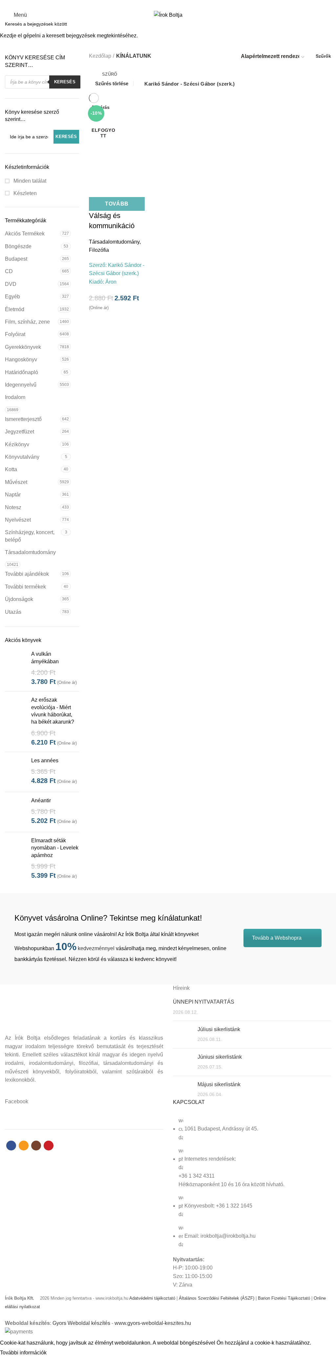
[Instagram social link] (172, 4)
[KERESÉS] (327, 23)
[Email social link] (164, 4)
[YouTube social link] (179, 4)
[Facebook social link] (156, 4)
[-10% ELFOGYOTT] (117, 141)
